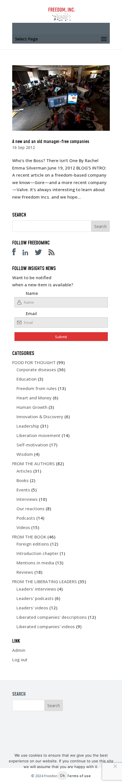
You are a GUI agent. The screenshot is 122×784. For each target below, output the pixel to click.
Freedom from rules (36, 388)
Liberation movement (38, 435)
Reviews (24, 572)
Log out (20, 659)
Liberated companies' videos (45, 626)
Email (31, 313)
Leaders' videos (32, 608)
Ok (62, 775)
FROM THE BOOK (29, 537)
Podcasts (25, 518)
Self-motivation (32, 445)
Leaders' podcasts (35, 598)
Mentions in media (35, 562)
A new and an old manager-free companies (50, 141)
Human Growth (31, 407)
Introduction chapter (37, 553)
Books (22, 480)
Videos (23, 527)
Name (32, 293)
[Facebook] (16, 253)
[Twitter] (41, 253)
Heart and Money (34, 398)
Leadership (27, 426)
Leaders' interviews (36, 589)
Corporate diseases (36, 369)
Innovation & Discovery (39, 416)
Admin (18, 650)
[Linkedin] (28, 253)
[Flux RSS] (54, 253)
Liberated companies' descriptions (51, 617)
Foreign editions (32, 544)
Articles (24, 471)
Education (26, 379)
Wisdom (24, 454)
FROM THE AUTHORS (33, 463)
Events (23, 490)
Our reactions (30, 508)
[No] (115, 766)
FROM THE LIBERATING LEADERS (44, 581)
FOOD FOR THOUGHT (34, 362)
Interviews (27, 499)
